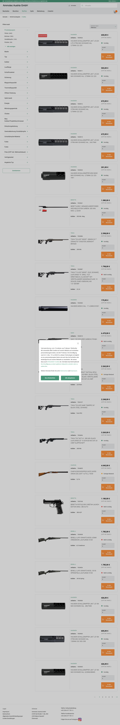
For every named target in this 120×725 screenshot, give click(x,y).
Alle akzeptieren (70, 378)
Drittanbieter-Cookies (53, 362)
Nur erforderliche (50, 378)
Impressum (73, 371)
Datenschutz (64, 371)
